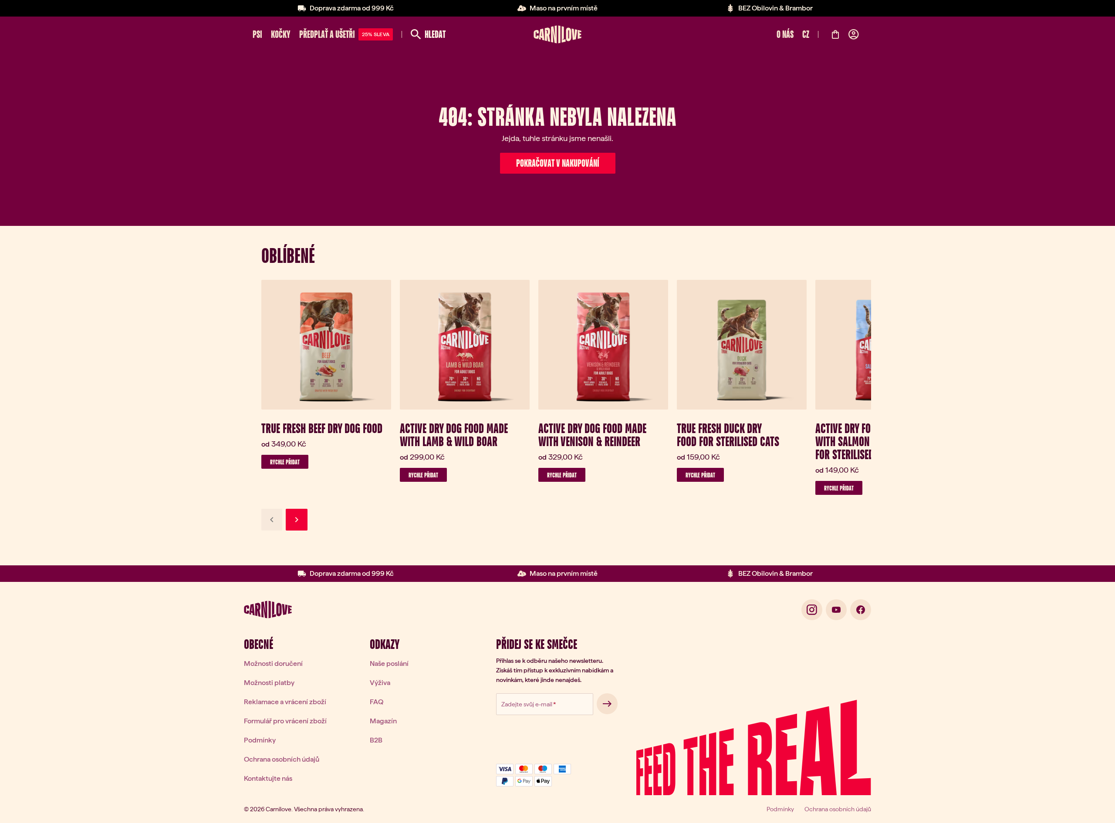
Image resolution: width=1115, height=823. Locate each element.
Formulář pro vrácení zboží (285, 721)
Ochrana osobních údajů (281, 759)
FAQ (376, 702)
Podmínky (260, 740)
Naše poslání (389, 663)
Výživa (380, 683)
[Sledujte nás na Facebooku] (860, 609)
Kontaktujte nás (268, 778)
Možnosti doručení (273, 663)
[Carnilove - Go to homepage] (557, 34)
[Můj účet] (853, 34)
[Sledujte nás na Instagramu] (811, 609)
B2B (376, 740)
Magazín (383, 721)
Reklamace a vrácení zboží (285, 702)
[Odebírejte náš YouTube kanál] (836, 609)
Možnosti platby (269, 683)
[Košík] (835, 34)
